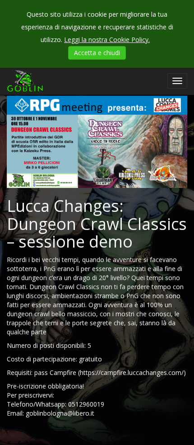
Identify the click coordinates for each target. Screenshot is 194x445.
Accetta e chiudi (97, 52)
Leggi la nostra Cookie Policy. (107, 39)
